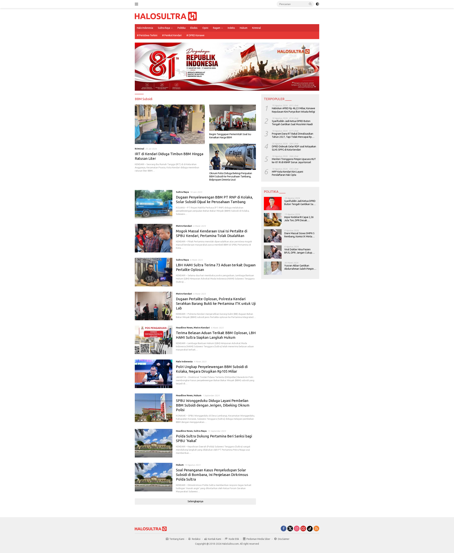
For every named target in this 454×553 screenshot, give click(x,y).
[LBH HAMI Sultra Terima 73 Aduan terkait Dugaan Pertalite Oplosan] (153, 272)
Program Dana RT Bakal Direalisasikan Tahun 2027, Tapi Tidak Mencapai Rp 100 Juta (292, 135)
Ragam (216, 27)
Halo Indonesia (145, 27)
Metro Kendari (184, 226)
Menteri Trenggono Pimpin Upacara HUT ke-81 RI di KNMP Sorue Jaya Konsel (294, 161)
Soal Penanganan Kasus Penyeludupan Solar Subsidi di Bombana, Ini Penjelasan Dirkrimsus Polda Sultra (212, 474)
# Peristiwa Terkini (147, 35)
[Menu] (137, 4)
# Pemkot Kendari (172, 35)
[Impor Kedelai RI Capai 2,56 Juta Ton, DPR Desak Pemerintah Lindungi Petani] (273, 219)
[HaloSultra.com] (166, 16)
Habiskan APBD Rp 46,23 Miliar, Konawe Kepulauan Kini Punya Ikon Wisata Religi (293, 110)
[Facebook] (283, 529)
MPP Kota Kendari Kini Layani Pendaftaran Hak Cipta (287, 173)
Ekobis (194, 27)
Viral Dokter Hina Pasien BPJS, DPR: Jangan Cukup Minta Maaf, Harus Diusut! (298, 251)
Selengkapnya (195, 501)
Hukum (243, 27)
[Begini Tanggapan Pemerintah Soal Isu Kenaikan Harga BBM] (232, 118)
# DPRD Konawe (195, 35)
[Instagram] (297, 529)
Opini (205, 27)
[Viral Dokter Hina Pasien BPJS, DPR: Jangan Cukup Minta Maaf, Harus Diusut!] (273, 252)
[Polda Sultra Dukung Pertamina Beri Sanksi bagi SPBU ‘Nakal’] (153, 443)
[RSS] (316, 529)
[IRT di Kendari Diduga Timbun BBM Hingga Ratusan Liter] (170, 124)
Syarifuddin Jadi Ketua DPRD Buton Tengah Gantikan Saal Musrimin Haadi (292, 123)
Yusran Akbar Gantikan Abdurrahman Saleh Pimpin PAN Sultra (299, 267)
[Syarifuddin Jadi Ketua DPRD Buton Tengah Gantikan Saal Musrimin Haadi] (273, 203)
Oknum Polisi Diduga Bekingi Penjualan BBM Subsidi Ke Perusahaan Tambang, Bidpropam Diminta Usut (230, 176)
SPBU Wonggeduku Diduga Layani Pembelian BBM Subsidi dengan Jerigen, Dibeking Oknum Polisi (213, 405)
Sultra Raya (164, 27)
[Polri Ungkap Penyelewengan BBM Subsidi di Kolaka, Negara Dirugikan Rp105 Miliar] (153, 373)
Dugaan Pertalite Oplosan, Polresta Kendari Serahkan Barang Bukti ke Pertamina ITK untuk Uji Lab (216, 303)
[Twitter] (290, 529)
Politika (182, 27)
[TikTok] (310, 529)
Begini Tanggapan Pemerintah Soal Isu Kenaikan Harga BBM (230, 136)
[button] (310, 4)
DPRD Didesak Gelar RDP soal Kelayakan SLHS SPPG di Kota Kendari (294, 148)
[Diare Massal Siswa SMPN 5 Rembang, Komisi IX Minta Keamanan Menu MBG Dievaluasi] (273, 236)
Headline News (184, 327)
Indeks (231, 27)
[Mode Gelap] (317, 4)
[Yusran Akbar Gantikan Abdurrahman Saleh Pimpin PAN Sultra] (273, 268)
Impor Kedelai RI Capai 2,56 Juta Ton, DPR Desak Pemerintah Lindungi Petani (299, 219)
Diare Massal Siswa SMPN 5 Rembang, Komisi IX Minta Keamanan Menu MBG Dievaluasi (299, 235)
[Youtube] (303, 529)
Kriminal (256, 27)
